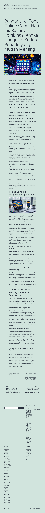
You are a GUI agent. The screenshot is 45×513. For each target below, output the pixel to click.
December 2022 (7, 502)
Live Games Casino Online (21, 8)
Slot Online (13, 10)
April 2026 (6, 455)
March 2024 (6, 493)
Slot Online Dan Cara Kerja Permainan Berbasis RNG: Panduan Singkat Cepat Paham (29, 432)
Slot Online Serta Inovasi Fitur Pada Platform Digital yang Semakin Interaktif (29, 440)
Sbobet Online (7, 10)
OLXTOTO (6, 4)
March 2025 (6, 474)
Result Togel (34, 378)
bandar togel (33, 375)
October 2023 (7, 500)
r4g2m (11, 374)
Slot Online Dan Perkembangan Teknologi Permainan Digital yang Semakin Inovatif (29, 417)
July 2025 (6, 468)
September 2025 (7, 465)
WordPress (38, 508)
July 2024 (6, 487)
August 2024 (6, 485)
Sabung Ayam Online (32, 8)
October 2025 (7, 464)
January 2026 (7, 459)
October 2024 (7, 482)
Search (5, 405)
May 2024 (6, 490)
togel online (28, 379)
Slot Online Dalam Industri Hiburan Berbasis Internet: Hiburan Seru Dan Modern (28, 425)
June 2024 (6, 488)
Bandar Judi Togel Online (9, 8)
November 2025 (7, 462)
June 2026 (6, 452)
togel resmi (32, 379)
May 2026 (6, 453)
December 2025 (7, 461)
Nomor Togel (31, 377)
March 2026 (6, 456)
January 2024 (7, 496)
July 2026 (6, 450)
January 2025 (7, 477)
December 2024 (7, 479)
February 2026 (7, 458)
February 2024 (7, 494)
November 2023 (7, 499)
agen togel (29, 375)
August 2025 (6, 467)
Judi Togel (26, 377)
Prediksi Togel (29, 378)
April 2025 (6, 473)
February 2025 (7, 476)
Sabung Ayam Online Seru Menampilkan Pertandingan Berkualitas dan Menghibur (29, 411)
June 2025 (6, 470)
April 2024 (6, 491)
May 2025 (6, 471)
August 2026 (6, 449)
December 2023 (7, 497)
